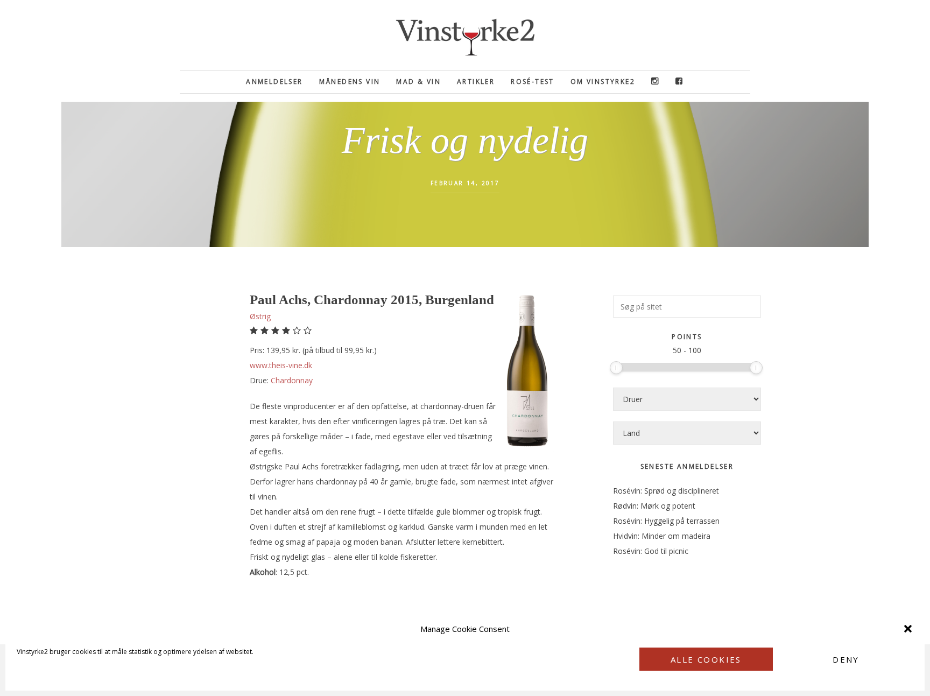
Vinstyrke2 (465, 35)
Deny (846, 659)
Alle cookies (706, 659)
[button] (908, 628)
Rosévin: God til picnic (650, 551)
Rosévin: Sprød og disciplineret (666, 491)
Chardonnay (292, 380)
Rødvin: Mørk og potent (654, 506)
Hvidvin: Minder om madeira (661, 536)
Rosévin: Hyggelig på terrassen (666, 521)
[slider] (616, 367)
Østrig (260, 316)
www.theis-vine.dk (281, 365)
